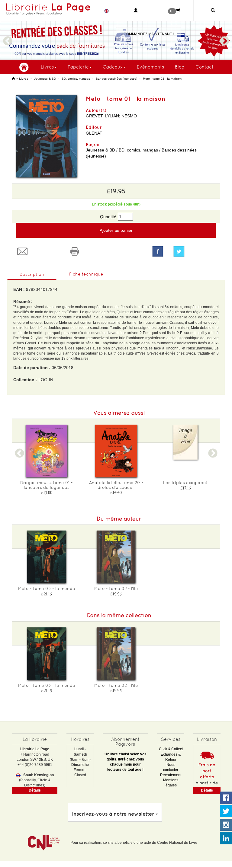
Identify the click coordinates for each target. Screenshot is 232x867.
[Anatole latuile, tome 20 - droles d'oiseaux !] (116, 451)
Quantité (108, 216)
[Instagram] (226, 825)
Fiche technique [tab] (86, 274)
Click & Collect (171, 749)
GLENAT (94, 133)
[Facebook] (158, 251)
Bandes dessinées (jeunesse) (116, 78)
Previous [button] (7, 38)
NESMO (129, 115)
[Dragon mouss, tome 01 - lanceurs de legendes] (46, 451)
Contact (204, 66)
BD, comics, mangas (76, 78)
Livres (47, 66)
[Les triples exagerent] (185, 442)
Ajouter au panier (116, 230)
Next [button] (224, 38)
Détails (35, 790)
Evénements (150, 66)
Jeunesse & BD (45, 78)
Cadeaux (113, 66)
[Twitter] (194, 251)
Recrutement (170, 775)
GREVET (94, 115)
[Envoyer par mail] (38, 251)
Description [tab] (32, 274)
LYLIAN (112, 115)
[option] (116, 40)
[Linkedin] (226, 838)
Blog (180, 66)
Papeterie (78, 66)
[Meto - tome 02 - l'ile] (116, 557)
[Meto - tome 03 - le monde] (46, 557)
